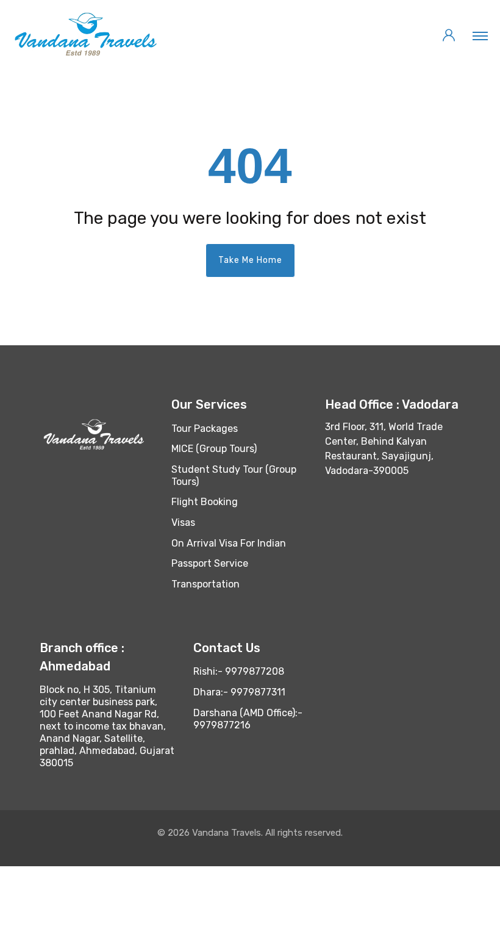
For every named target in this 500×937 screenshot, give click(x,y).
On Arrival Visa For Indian (228, 543)
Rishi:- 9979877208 (238, 671)
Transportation (205, 584)
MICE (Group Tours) (214, 448)
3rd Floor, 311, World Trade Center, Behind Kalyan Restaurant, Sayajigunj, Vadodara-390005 (384, 448)
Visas (183, 522)
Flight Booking (204, 502)
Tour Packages (204, 428)
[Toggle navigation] (480, 35)
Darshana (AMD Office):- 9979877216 (247, 719)
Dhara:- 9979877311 (239, 692)
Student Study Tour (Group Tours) (233, 475)
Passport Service (209, 563)
